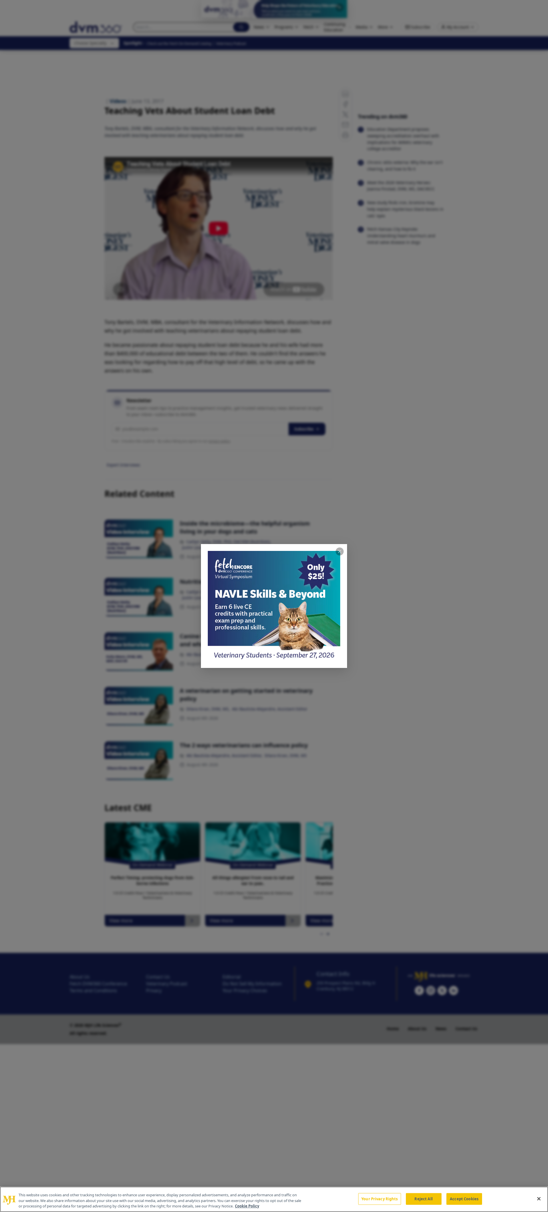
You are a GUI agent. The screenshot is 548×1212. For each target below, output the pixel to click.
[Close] (539, 1198)
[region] (274, 1199)
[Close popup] (340, 551)
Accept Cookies (464, 1198)
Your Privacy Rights (379, 1198)
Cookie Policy (247, 1206)
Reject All (423, 1198)
